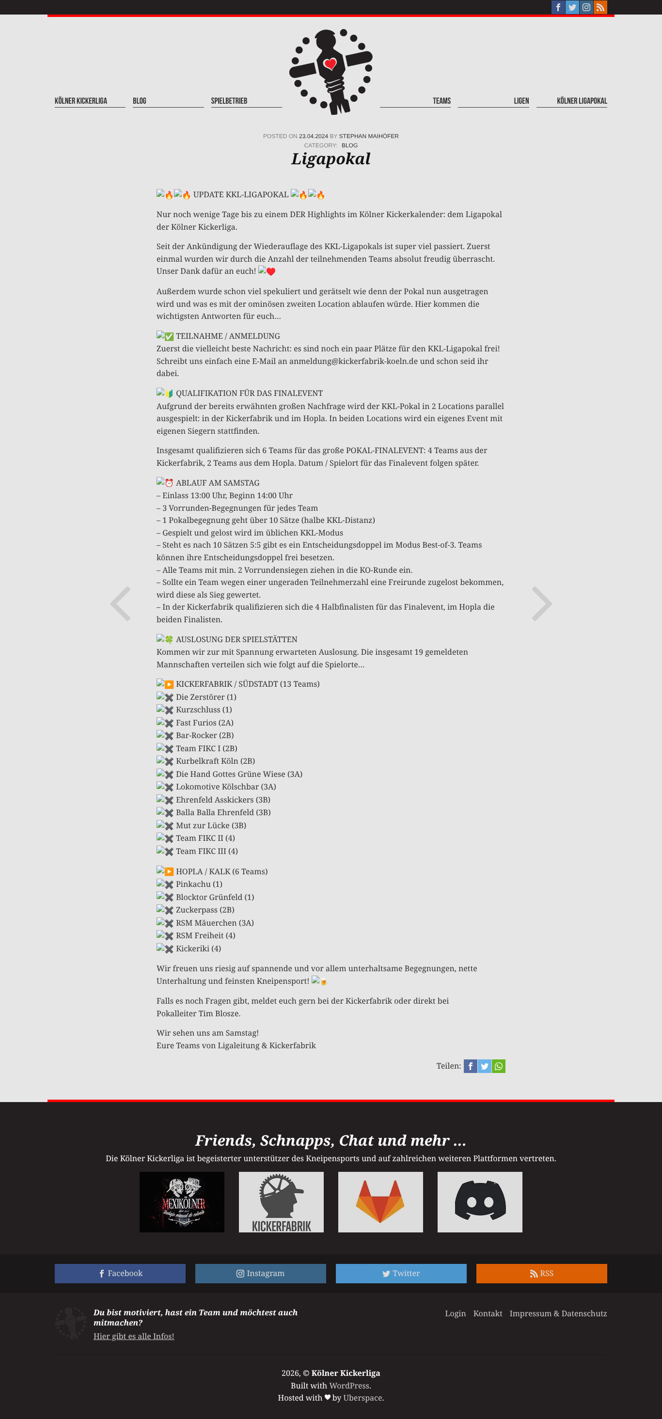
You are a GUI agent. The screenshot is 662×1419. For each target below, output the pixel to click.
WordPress (349, 1385)
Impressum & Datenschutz (558, 1313)
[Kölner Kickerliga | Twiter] (572, 7)
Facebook (125, 1273)
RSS (547, 1273)
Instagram (265, 1273)
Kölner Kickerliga (81, 101)
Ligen (521, 101)
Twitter (406, 1273)
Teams (442, 101)
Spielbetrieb (229, 101)
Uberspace (363, 1397)
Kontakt (488, 1313)
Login (455, 1313)
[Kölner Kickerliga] (331, 72)
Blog (139, 101)
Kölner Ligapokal (582, 101)
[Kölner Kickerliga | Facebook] (558, 7)
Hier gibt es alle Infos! (134, 1336)
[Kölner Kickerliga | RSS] (600, 7)
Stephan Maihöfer (369, 136)
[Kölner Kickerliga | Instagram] (586, 7)
